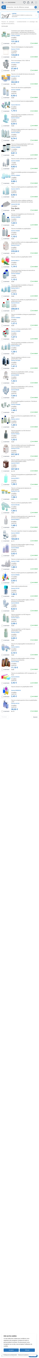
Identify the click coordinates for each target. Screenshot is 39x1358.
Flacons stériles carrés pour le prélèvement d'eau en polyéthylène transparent (23, 446)
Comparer (6, 43)
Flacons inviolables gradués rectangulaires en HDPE (24, 173)
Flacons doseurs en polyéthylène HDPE (22, 686)
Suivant (35, 717)
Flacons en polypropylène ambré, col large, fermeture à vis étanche (23, 659)
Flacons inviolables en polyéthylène (21, 228)
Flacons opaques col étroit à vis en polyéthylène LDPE (20, 358)
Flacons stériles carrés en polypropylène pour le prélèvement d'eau (24, 242)
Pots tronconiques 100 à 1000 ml (20, 60)
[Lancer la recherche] (35, 7)
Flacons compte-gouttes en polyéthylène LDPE (24, 559)
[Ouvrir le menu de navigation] (36, 2)
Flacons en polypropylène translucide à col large (23, 644)
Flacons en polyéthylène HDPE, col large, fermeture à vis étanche (22, 372)
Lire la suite (4, 26)
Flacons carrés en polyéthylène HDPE (21, 257)
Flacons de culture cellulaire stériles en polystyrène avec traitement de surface (22, 201)
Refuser (27, 1350)
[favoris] (24, 2)
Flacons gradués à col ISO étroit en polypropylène (21, 431)
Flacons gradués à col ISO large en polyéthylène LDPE (20, 629)
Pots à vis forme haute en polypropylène (22, 101)
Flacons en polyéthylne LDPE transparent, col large (23, 673)
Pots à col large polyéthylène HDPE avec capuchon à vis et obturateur (22, 144)
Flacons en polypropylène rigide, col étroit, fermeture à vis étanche (22, 600)
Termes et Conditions (23, 1355)
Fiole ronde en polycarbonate (19, 586)
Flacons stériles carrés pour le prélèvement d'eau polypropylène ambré (23, 460)
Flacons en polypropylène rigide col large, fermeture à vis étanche (22, 545)
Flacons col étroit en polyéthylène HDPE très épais (23, 416)
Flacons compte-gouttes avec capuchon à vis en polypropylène (23, 130)
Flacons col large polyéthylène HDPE (21, 329)
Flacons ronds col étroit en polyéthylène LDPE (24, 158)
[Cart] (28, 2)
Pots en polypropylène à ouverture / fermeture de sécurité (24, 402)
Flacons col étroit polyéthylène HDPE (21, 503)
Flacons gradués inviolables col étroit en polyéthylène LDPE (22, 115)
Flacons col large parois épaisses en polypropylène (21, 488)
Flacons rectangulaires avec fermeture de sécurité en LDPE (22, 214)
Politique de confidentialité (10, 1355)
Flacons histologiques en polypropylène (22, 47)
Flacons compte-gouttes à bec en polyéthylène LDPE (24, 701)
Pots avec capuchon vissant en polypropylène (24, 531)
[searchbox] (20, 7)
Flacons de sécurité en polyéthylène (21, 87)
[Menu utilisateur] (32, 2)
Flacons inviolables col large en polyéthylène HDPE (23, 315)
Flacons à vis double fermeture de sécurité (23, 74)
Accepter (11, 1350)
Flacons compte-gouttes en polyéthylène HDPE (24, 187)
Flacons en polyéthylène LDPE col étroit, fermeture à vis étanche (22, 387)
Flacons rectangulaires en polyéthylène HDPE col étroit (23, 475)
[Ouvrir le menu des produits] (3, 7)
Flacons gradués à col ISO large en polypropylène (20, 615)
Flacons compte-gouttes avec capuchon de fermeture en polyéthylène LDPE (23, 517)
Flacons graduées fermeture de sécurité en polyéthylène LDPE (23, 271)
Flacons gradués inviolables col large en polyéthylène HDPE (22, 285)
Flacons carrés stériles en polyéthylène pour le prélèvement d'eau (24, 300)
